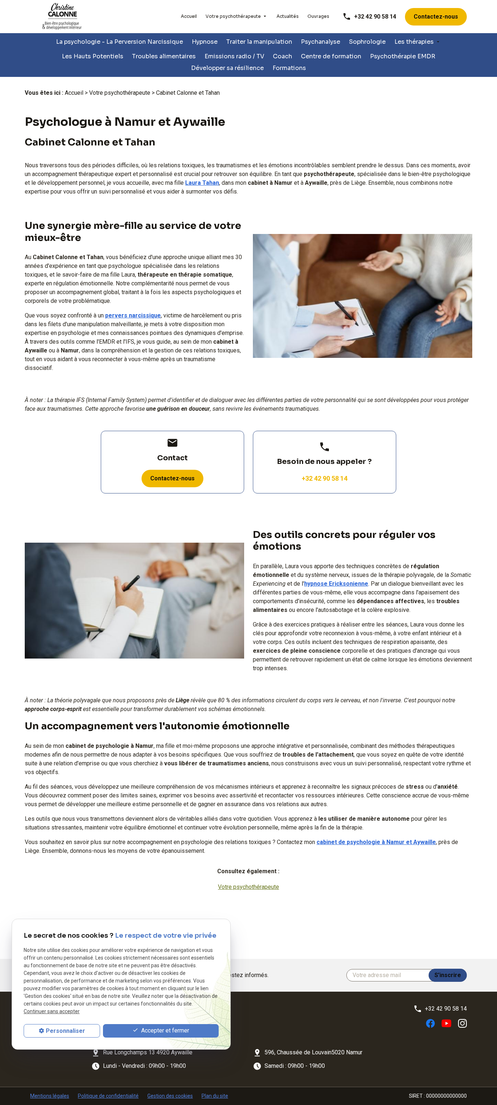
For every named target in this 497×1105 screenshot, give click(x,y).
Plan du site (215, 1096)
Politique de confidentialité (108, 1096)
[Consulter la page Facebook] (430, 1023)
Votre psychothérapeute (233, 16)
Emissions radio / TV (234, 56)
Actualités (288, 16)
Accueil (189, 16)
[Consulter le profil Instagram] (462, 1023)
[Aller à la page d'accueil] (62, 16)
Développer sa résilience (227, 68)
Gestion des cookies (170, 1096)
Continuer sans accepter (52, 1012)
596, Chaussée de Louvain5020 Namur (313, 1052)
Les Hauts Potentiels (92, 56)
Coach (282, 56)
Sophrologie (367, 42)
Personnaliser (65, 1030)
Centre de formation (331, 56)
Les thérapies (414, 42)
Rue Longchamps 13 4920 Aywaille (147, 1052)
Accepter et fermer (164, 1030)
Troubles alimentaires (164, 56)
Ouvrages (318, 16)
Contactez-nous (436, 16)
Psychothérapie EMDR (402, 56)
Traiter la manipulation (259, 42)
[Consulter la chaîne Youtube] (446, 1022)
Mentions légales (49, 1096)
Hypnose (205, 42)
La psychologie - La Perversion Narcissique (119, 42)
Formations (289, 68)
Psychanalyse (320, 42)
